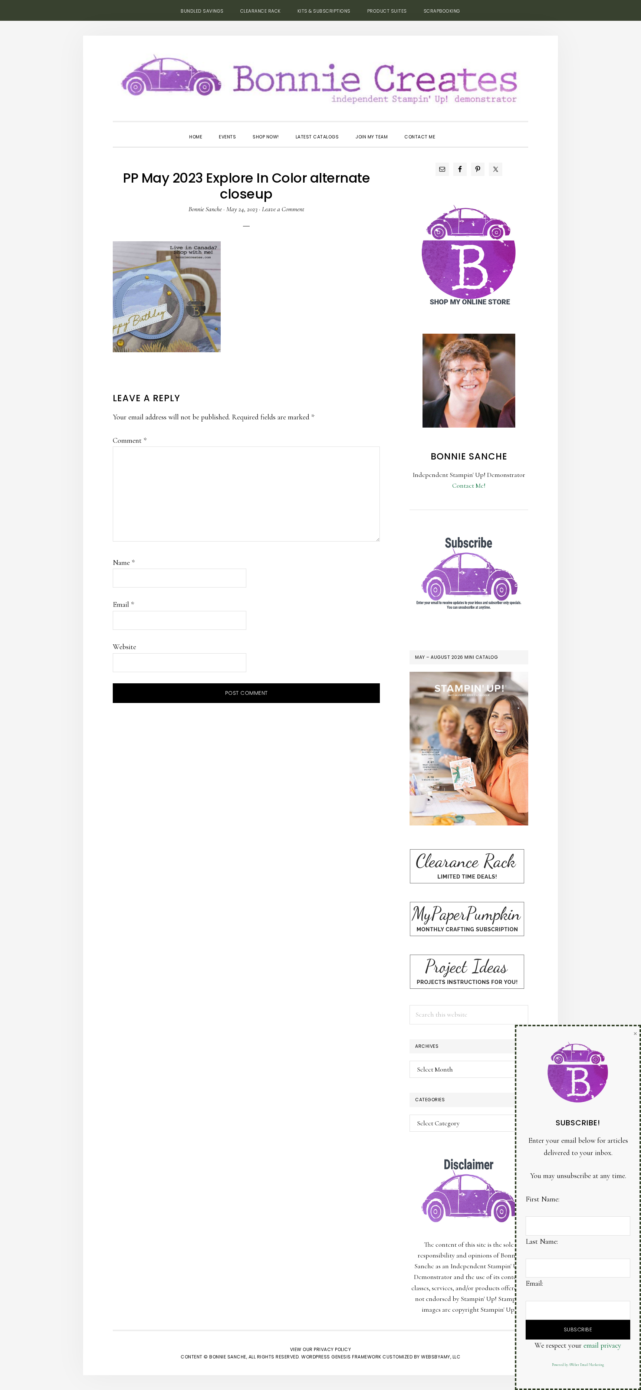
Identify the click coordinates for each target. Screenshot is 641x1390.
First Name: (542, 1199)
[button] (451, 130)
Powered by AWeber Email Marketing (578, 1365)
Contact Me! (469, 485)
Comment (130, 440)
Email (123, 604)
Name (124, 562)
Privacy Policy (332, 1349)
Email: (534, 1283)
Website (124, 646)
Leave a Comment (283, 209)
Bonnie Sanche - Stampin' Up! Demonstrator (320, 76)
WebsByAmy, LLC (440, 1357)
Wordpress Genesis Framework (341, 1357)
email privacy (602, 1345)
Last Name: (542, 1241)
